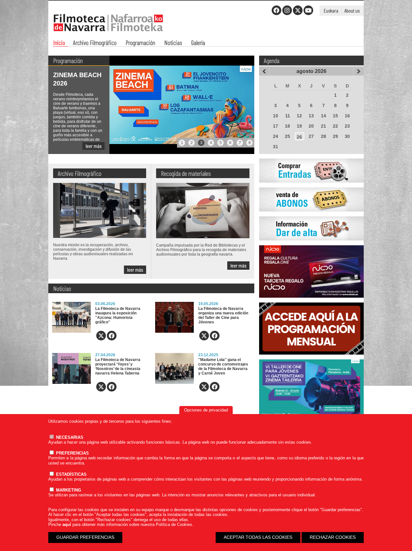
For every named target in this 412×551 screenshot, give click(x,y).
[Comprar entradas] (311, 186)
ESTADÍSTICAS (71, 474)
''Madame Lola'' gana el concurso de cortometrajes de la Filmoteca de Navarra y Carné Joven (223, 366)
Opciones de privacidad (206, 410)
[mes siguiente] (358, 71)
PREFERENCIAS (72, 453)
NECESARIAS (69, 437)
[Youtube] (308, 10)
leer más (93, 146)
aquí (66, 524)
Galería (198, 43)
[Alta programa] (311, 244)
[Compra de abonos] (311, 215)
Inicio (59, 43)
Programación (140, 43)
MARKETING (68, 490)
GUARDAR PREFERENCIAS (85, 537)
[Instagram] (287, 10)
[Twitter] (298, 10)
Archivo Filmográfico (95, 43)
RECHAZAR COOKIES (333, 537)
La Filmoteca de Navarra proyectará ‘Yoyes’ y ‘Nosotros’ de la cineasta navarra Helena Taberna (117, 366)
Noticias (173, 43)
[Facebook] (276, 10)
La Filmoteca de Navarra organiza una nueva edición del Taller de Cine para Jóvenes (223, 315)
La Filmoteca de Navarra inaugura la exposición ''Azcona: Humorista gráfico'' (117, 315)
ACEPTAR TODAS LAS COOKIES (258, 537)
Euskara (331, 10)
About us (352, 10)
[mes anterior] (264, 71)
